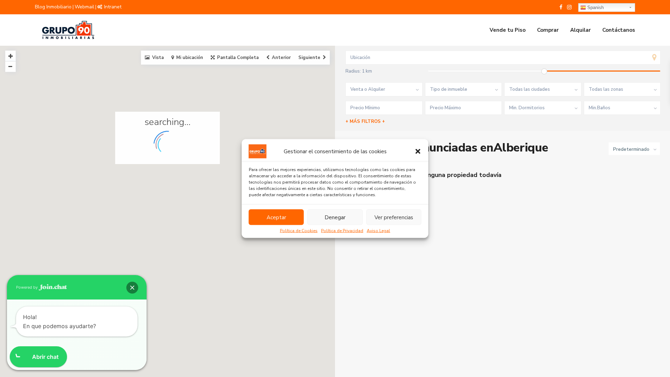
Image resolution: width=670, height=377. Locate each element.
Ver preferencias (393, 217)
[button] (418, 151)
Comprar (548, 30)
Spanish (595, 7)
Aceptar (276, 217)
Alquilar (580, 30)
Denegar (335, 217)
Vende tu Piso (508, 30)
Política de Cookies (299, 231)
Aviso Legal (378, 231)
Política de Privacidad (342, 231)
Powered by (27, 287)
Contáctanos (618, 30)
